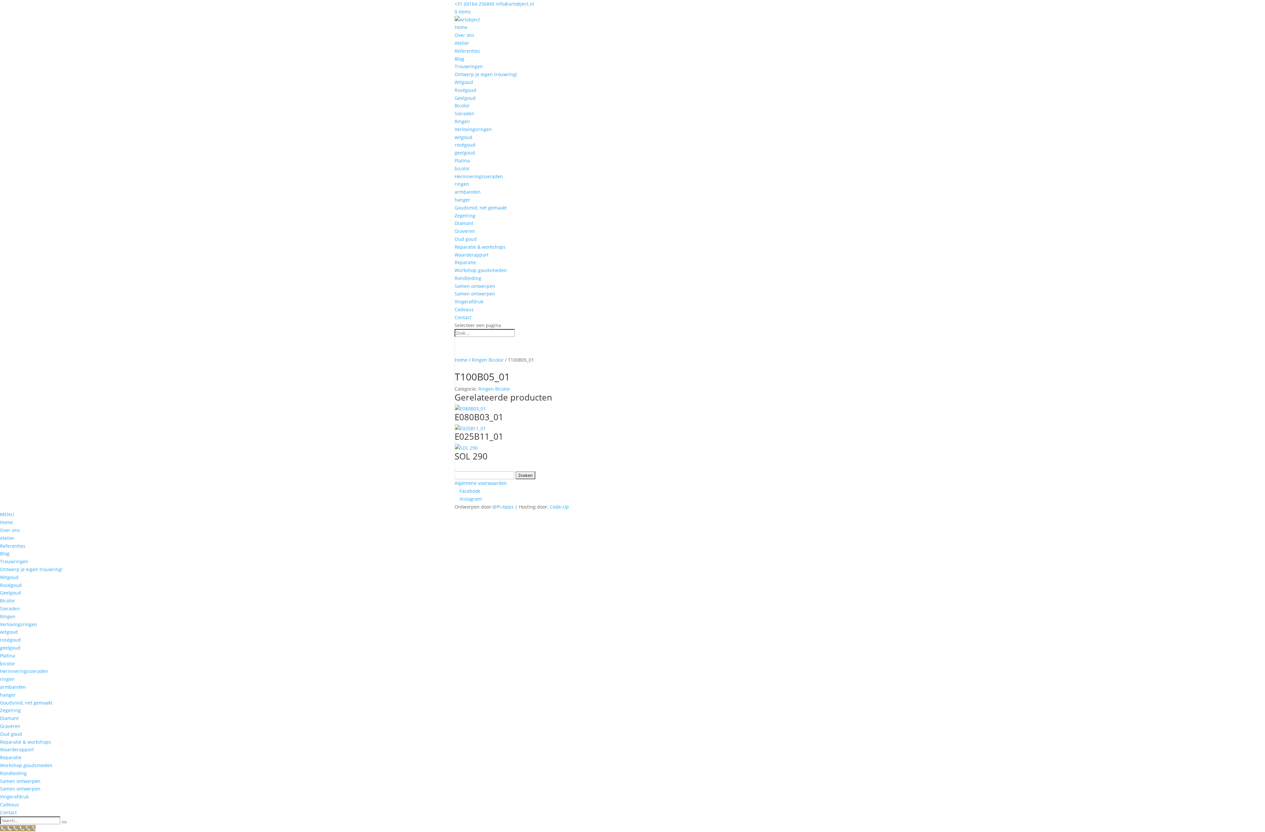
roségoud (465, 145)
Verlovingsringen (473, 129)
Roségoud (465, 90)
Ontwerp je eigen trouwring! (486, 74)
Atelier (462, 43)
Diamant (464, 223)
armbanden (468, 192)
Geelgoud (465, 98)
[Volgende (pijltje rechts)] (1253, 416)
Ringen (462, 121)
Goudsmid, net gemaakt (481, 208)
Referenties (467, 51)
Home (461, 27)
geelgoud (465, 153)
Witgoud (464, 82)
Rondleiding (468, 278)
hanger (462, 200)
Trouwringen (469, 66)
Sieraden (464, 113)
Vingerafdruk (469, 301)
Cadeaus (464, 309)
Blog (459, 59)
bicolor (462, 168)
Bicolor (462, 105)
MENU (7, 514)
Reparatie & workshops (480, 247)
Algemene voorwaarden (481, 483)
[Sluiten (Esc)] (1258, 7)
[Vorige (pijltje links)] (11, 416)
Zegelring (465, 215)
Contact (463, 317)
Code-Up (559, 507)
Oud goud (466, 239)
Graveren (465, 231)
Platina (462, 160)
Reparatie (465, 262)
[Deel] (1243, 7)
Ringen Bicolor (488, 360)
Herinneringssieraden (479, 176)
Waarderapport (472, 255)
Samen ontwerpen (475, 286)
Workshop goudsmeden (481, 270)
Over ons (464, 35)
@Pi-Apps (503, 507)
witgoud (463, 137)
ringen (462, 184)
